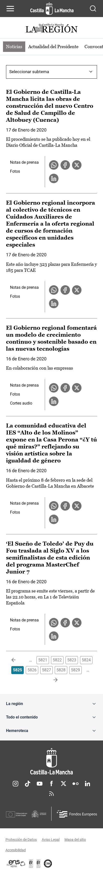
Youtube (40, 784)
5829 (75, 670)
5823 (71, 660)
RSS (52, 794)
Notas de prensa (24, 162)
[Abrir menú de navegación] (10, 8)
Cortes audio (21, 403)
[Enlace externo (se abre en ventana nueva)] (38, 863)
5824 (86, 660)
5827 (46, 670)
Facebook (52, 784)
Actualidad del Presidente (53, 46)
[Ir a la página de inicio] (52, 8)
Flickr (76, 784)
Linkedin (88, 784)
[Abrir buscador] (93, 8)
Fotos (15, 171)
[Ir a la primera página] (17, 660)
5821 (42, 660)
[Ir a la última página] (51, 680)
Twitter (64, 784)
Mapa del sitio (75, 840)
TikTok (28, 784)
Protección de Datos (21, 840)
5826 (32, 670)
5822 (57, 660)
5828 (61, 670)
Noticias (14, 46)
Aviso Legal (51, 840)
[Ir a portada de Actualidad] (51, 28)
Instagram (16, 784)
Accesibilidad (16, 850)
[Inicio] (51, 761)
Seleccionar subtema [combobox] (29, 71)
